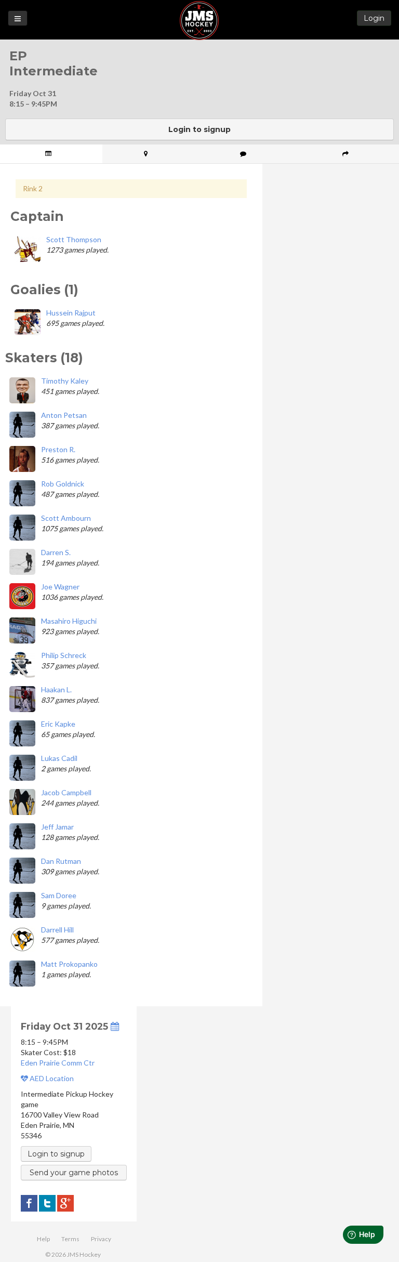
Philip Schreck (63, 655)
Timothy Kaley (64, 380)
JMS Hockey (199, 20)
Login (374, 18)
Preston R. (58, 449)
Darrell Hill (57, 929)
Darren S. (56, 552)
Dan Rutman (61, 861)
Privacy (101, 1239)
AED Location (51, 1078)
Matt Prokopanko (69, 963)
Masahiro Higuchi (69, 620)
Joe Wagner (60, 586)
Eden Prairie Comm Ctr (58, 1062)
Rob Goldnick (62, 483)
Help (43, 1239)
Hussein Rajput (71, 312)
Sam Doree (58, 895)
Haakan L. (56, 689)
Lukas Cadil (59, 758)
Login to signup (199, 129)
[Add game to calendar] (115, 1026)
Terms (70, 1239)
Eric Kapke (58, 723)
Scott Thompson (73, 239)
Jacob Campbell (66, 792)
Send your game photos (74, 1172)
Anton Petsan (64, 415)
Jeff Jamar (57, 826)
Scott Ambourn (66, 518)
